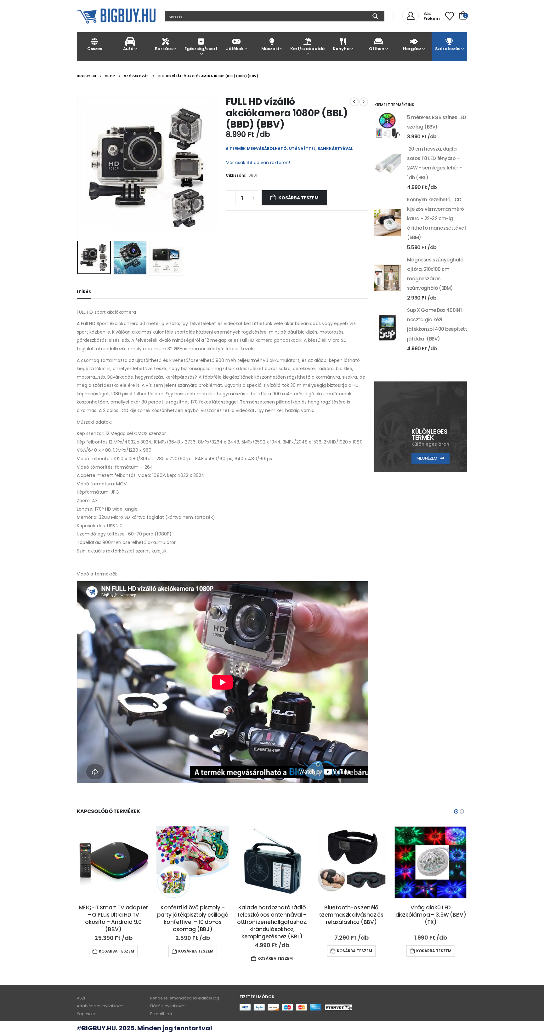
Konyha (341, 49)
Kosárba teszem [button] (116, 951)
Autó (128, 49)
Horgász (412, 49)
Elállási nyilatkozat (168, 1006)
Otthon (376, 49)
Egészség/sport (201, 49)
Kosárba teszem (298, 198)
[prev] (354, 101)
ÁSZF (81, 998)
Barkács (164, 49)
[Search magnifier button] (375, 16)
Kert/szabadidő (307, 49)
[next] (363, 101)
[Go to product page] (387, 126)
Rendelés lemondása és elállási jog (184, 998)
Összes (94, 49)
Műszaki (270, 49)
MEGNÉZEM (427, 458)
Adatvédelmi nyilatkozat (100, 1006)
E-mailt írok (161, 1013)
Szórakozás (448, 49)
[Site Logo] (116, 16)
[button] (78, 167)
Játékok (235, 49)
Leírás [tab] (84, 292)
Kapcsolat (87, 1013)
